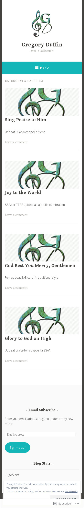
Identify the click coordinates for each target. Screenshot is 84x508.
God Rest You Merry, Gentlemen (40, 265)
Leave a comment (16, 142)
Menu (44, 68)
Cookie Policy (71, 491)
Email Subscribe (42, 410)
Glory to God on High (28, 338)
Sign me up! (17, 447)
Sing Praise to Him (25, 120)
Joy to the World (23, 192)
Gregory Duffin (42, 44)
